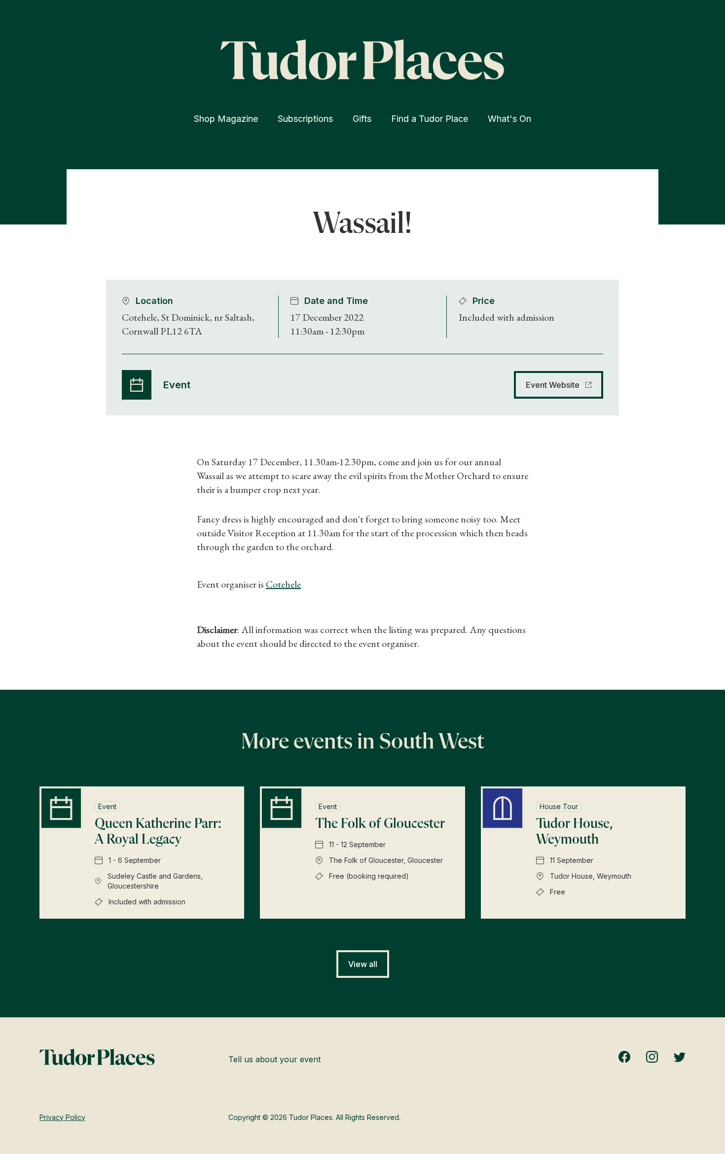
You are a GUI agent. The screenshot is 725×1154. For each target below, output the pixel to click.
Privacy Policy (62, 1117)
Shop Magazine (226, 118)
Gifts (362, 118)
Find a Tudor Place (429, 118)
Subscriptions (305, 118)
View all (362, 964)
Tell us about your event (274, 1059)
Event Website (553, 385)
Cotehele (283, 584)
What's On (509, 118)
